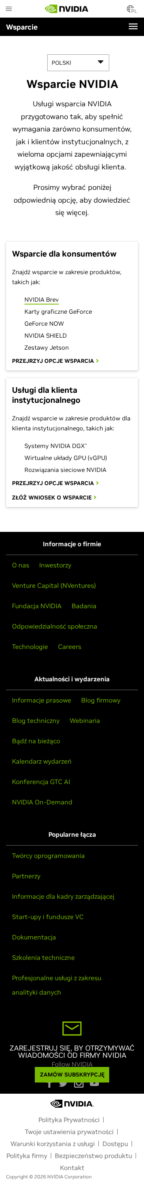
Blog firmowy (100, 700)
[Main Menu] (9, 9)
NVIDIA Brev (41, 299)
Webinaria (85, 720)
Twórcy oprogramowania (48, 856)
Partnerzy (26, 876)
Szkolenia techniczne (43, 957)
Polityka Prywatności (69, 1120)
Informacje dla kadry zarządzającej (63, 896)
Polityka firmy (26, 1156)
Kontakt (72, 1168)
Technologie (30, 647)
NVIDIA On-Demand (42, 802)
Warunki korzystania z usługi (52, 1144)
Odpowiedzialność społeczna (54, 626)
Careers (69, 647)
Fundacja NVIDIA (37, 606)
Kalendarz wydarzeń (42, 761)
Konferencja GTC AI (41, 782)
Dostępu (115, 1144)
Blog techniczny (36, 720)
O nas (20, 565)
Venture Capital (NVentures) (54, 585)
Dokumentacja (34, 937)
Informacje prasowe (41, 700)
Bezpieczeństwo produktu (93, 1156)
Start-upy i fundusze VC (48, 917)
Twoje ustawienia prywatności (69, 1132)
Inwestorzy (55, 565)
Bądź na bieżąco (36, 741)
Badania (84, 606)
